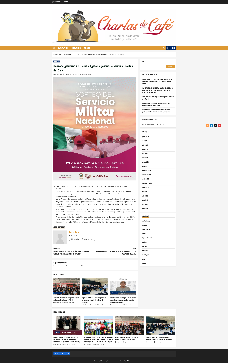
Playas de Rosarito (147, 238)
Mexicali (144, 233)
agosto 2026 (145, 136)
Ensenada (56, 61)
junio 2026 (145, 145)
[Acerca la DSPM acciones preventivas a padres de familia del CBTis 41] (66, 286)
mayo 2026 (145, 149)
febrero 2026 (145, 162)
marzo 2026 (145, 158)
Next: (116, 251)
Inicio (53, 48)
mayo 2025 (145, 200)
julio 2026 (144, 141)
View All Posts (88, 239)
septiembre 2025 (147, 183)
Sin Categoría (145, 255)
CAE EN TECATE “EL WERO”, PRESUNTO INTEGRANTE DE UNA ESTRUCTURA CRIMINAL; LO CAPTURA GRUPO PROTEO (157, 81)
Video (173, 48)
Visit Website (74, 239)
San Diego (144, 242)
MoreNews (120, 361)
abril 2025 (144, 204)
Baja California (63, 48)
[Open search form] (164, 48)
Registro (87, 48)
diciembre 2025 (146, 170)
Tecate (143, 259)
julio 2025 (144, 192)
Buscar (144, 62)
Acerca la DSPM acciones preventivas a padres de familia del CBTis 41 (66, 299)
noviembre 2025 (146, 175)
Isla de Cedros (146, 229)
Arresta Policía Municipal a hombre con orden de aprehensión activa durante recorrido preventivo (123, 300)
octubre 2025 (145, 179)
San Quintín (145, 250)
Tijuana (144, 263)
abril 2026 (145, 153)
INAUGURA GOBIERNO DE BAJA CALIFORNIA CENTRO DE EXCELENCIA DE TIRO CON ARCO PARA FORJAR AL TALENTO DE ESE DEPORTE (157, 90)
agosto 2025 (145, 187)
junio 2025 (145, 196)
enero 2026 (145, 166)
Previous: (71, 251)
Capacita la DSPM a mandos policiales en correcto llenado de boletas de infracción (94, 300)
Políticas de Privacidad (62, 354)
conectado (72, 266)
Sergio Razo (58, 74)
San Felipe (144, 246)
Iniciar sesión (76, 48)
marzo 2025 (145, 208)
